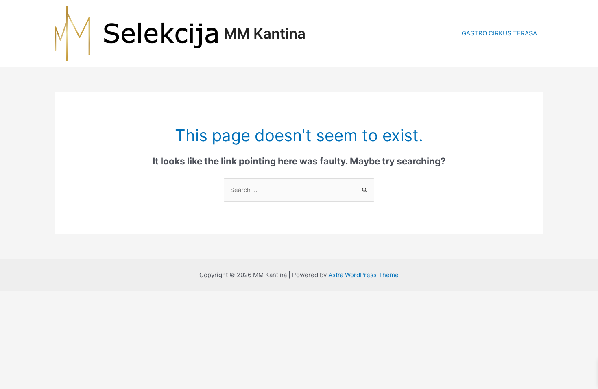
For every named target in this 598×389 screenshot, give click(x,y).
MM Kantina (265, 33)
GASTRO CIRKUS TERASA (499, 33)
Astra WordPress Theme (363, 275)
